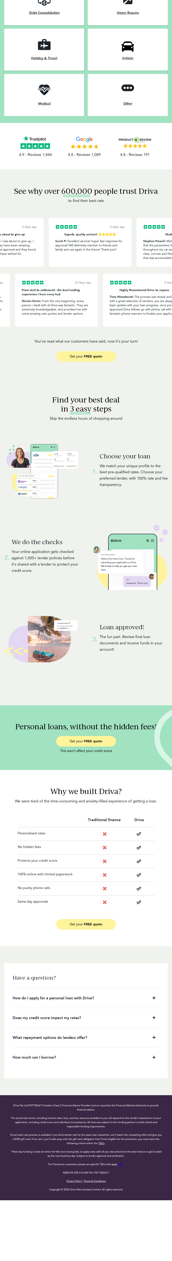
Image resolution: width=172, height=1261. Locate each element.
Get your (86, 356)
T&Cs (101, 1143)
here (120, 1164)
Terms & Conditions (95, 1181)
